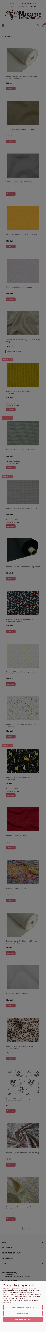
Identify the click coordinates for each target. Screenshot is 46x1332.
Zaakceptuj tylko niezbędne (23, 1307)
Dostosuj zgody (23, 1313)
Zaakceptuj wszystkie (23, 1319)
